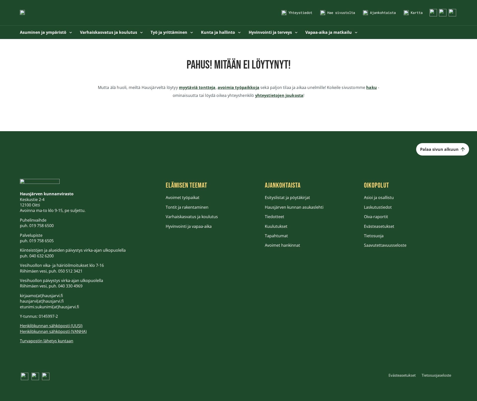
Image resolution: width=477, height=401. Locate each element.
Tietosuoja (374, 236)
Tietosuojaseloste (436, 375)
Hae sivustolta (341, 12)
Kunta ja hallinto (218, 32)
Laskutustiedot (378, 207)
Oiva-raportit (376, 216)
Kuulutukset (276, 226)
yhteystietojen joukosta (279, 95)
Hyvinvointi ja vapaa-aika (189, 226)
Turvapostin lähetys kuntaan (46, 341)
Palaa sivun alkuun (439, 149)
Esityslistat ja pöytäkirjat (287, 197)
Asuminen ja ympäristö (43, 32)
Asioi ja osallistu (379, 197)
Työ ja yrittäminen (169, 32)
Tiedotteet (274, 216)
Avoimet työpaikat (182, 197)
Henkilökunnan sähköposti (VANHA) (53, 331)
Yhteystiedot (300, 12)
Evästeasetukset (379, 226)
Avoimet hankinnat (282, 245)
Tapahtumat (276, 236)
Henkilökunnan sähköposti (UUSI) (51, 325)
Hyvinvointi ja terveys (271, 32)
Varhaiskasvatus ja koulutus (109, 32)
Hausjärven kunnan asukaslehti (294, 207)
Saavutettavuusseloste (385, 245)
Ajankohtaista (383, 12)
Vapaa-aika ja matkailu (329, 32)
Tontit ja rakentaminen (187, 207)
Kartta (417, 12)
